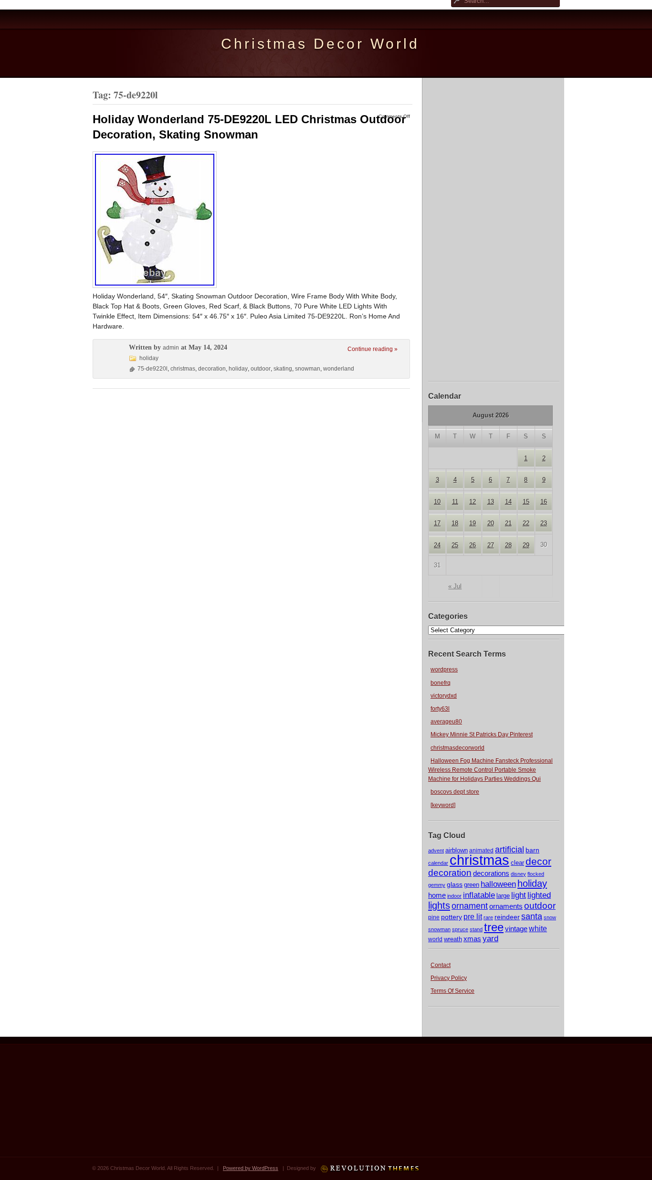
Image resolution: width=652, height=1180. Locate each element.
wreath (453, 939)
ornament (470, 906)
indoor (454, 896)
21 (508, 523)
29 (526, 545)
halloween (498, 884)
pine (434, 917)
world (435, 939)
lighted (539, 895)
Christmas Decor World (320, 44)
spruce (460, 929)
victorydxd (444, 695)
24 (437, 545)
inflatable (479, 895)
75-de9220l (152, 368)
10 (437, 501)
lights (439, 905)
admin (171, 347)
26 (472, 545)
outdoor (540, 905)
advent (436, 850)
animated (481, 850)
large (503, 895)
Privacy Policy (449, 978)
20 (490, 523)
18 (455, 523)
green (471, 885)
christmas (479, 860)
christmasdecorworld (457, 747)
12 (472, 501)
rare (488, 917)
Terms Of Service (452, 991)
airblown (456, 850)
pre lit (472, 916)
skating (282, 368)
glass (455, 884)
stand (476, 929)
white (538, 928)
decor (538, 861)
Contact (441, 965)
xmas (472, 939)
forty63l (440, 708)
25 (455, 545)
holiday (532, 883)
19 (472, 523)
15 (526, 501)
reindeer (507, 917)
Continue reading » (372, 349)
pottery (451, 917)
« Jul (455, 586)
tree (494, 927)
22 (526, 523)
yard (490, 938)
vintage (516, 929)
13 (490, 501)
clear (517, 862)
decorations (491, 873)
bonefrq (441, 683)
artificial (509, 849)
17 (437, 523)
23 (543, 523)
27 (490, 545)
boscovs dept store (455, 791)
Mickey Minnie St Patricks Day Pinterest (482, 734)
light (518, 895)
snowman (439, 929)
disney (518, 874)
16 (543, 501)
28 (508, 545)
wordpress (444, 669)
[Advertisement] (494, 228)
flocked (535, 874)
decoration (450, 873)
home (437, 895)
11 (455, 501)
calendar (438, 863)
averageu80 (446, 721)
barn (532, 850)
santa (531, 916)
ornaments (506, 906)
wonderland (338, 368)
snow (550, 917)
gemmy (436, 885)
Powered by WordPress (250, 1168)
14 (508, 501)
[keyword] (443, 805)
